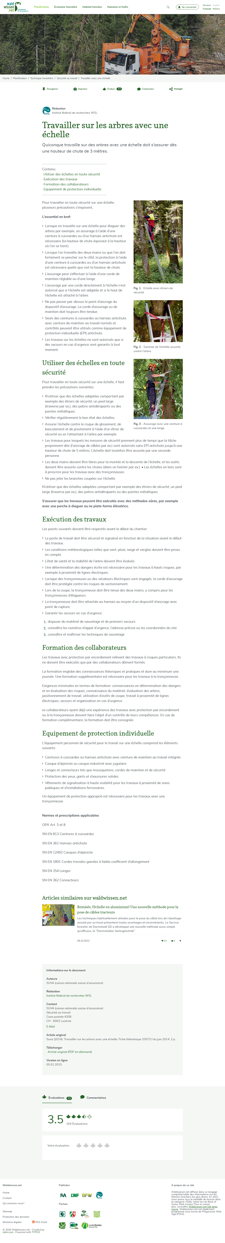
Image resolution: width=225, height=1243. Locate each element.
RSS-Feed (41, 1222)
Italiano (216, 9)
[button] (168, 7)
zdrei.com (8, 1232)
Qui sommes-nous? (13, 1203)
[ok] (93, 1145)
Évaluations (59, 1097)
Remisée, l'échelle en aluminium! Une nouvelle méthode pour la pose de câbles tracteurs (127, 909)
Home (6, 1193)
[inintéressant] (78, 1145)
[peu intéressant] (85, 1145)
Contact (7, 1198)
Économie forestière (65, 7)
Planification (41, 7)
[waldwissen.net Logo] (16, 7)
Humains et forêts (117, 7)
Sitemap (7, 1211)
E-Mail (50, 1026)
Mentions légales (12, 1222)
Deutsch (207, 5)
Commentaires (96, 1097)
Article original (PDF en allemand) (70, 1052)
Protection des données (16, 1217)
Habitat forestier (92, 7)
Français (207, 9)
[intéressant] (100, 1145)
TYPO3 (36, 1232)
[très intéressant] (107, 1145)
